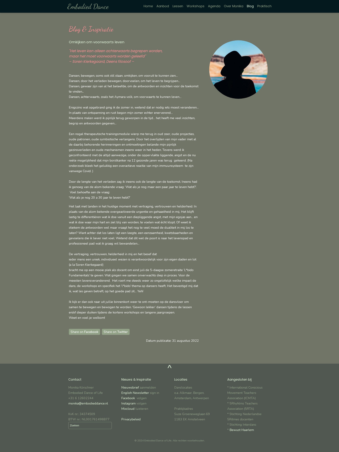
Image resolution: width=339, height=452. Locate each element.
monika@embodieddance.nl (88, 403)
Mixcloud (128, 409)
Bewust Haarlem (242, 430)
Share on (84, 332)
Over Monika (233, 6)
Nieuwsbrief (130, 387)
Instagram (128, 403)
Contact (74, 379)
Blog (250, 6)
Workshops (195, 6)
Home (148, 6)
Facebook (129, 398)
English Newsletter (135, 393)
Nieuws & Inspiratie (136, 379)
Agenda (214, 6)
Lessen (178, 6)
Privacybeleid (131, 419)
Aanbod (162, 6)
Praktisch (264, 6)
